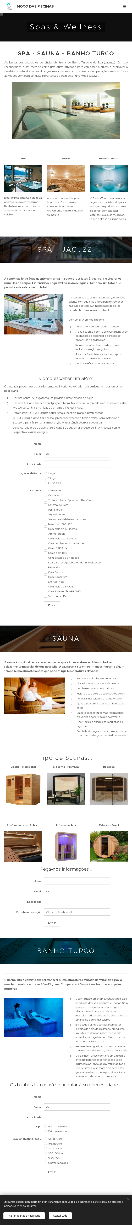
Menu (124, 6)
